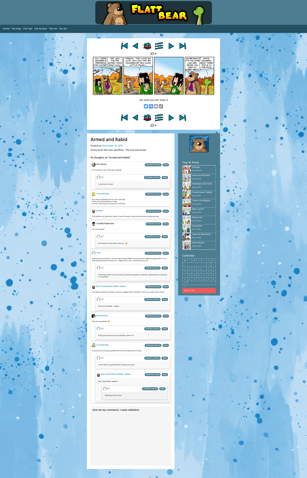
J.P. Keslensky (102, 345)
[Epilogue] (182, 46)
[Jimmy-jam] (135, 46)
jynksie (99, 210)
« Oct (184, 286)
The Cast (27, 29)
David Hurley (102, 315)
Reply (166, 165)
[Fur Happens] (171, 46)
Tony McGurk (102, 194)
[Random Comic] (147, 46)
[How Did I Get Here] (124, 46)
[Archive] (159, 46)
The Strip (16, 29)
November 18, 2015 (112, 146)
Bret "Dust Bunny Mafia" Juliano (111, 286)
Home (6, 29)
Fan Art (63, 29)
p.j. (102, 177)
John (98, 253)
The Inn (53, 29)
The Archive (40, 29)
